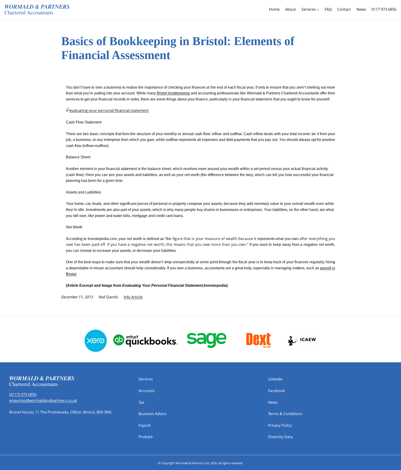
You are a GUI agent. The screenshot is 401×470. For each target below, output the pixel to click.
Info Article (133, 297)
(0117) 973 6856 (22, 394)
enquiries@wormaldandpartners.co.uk (43, 400)
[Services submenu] (318, 9)
